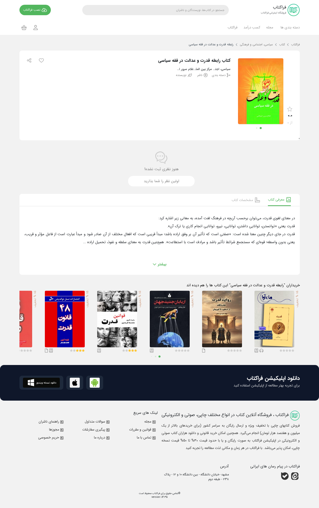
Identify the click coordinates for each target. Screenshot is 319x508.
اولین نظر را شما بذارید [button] (161, 181)
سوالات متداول (95, 421)
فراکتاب (156, 493)
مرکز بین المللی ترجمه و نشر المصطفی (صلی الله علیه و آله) (202, 69)
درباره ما (99, 437)
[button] (289, 27)
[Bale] (285, 476)
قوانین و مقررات (140, 429)
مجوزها (54, 429)
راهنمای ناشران (49, 421)
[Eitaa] (295, 476)
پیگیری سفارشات (93, 429)
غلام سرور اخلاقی (184, 69)
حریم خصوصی (48, 437)
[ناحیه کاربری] (36, 27)
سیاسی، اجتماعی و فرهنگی (221, 69)
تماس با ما (144, 437)
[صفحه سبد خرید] (24, 27)
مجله (147, 421)
